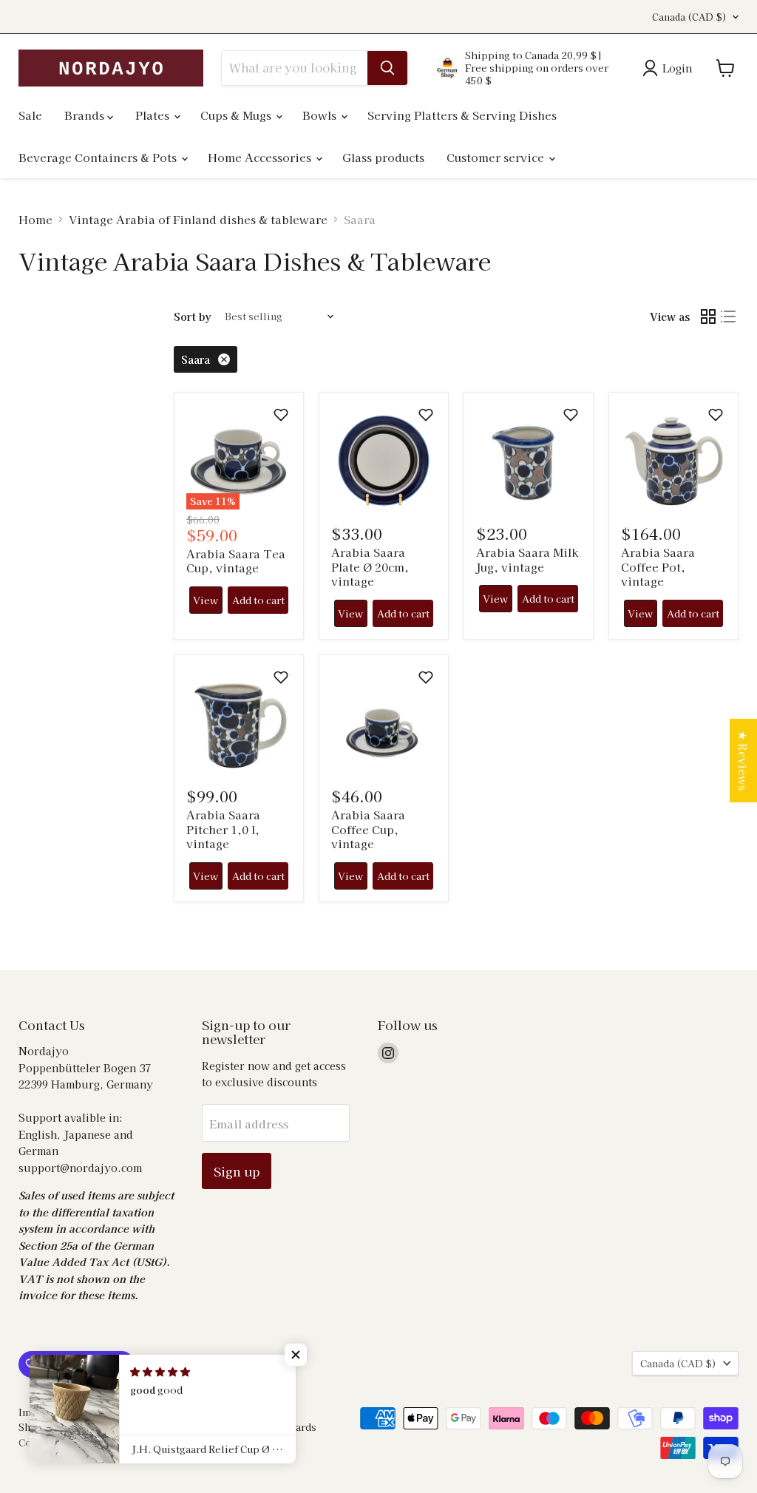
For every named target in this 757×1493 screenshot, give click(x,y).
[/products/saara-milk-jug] (528, 457)
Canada (689, 17)
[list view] (729, 316)
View (205, 600)
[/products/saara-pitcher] (238, 720)
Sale (30, 115)
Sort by (192, 316)
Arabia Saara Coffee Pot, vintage (658, 566)
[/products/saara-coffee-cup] (383, 720)
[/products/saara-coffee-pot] (673, 457)
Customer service (497, 157)
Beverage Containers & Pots (99, 157)
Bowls (320, 115)
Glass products (383, 157)
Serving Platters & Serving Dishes (462, 115)
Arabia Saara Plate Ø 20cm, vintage (370, 566)
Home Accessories (261, 157)
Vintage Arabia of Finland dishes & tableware (198, 219)
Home (35, 219)
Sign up (236, 1171)
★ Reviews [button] (743, 760)
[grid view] (708, 316)
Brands (85, 115)
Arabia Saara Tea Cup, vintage (235, 561)
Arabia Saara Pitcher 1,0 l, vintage (223, 829)
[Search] (387, 68)
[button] (281, 415)
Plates (153, 115)
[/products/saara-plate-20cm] (383, 457)
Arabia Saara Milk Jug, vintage (527, 559)
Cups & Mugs (237, 115)
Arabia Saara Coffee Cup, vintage (368, 829)
